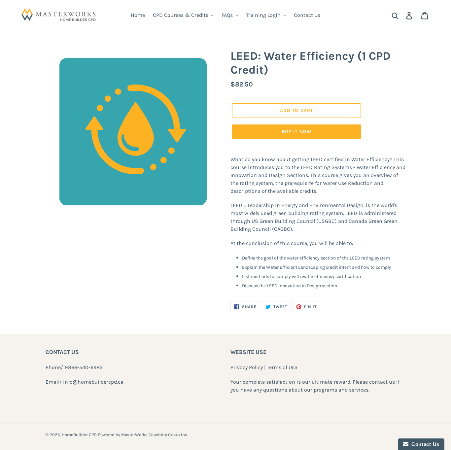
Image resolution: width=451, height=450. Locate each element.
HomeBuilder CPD (79, 434)
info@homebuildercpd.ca (93, 382)
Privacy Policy (246, 367)
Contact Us (423, 444)
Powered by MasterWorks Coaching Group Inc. (143, 434)
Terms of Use (282, 367)
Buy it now (296, 131)
